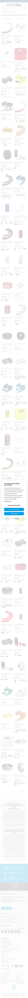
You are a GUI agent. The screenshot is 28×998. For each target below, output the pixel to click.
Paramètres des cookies (14, 505)
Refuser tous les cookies (14, 509)
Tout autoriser (14, 513)
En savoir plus (7, 501)
